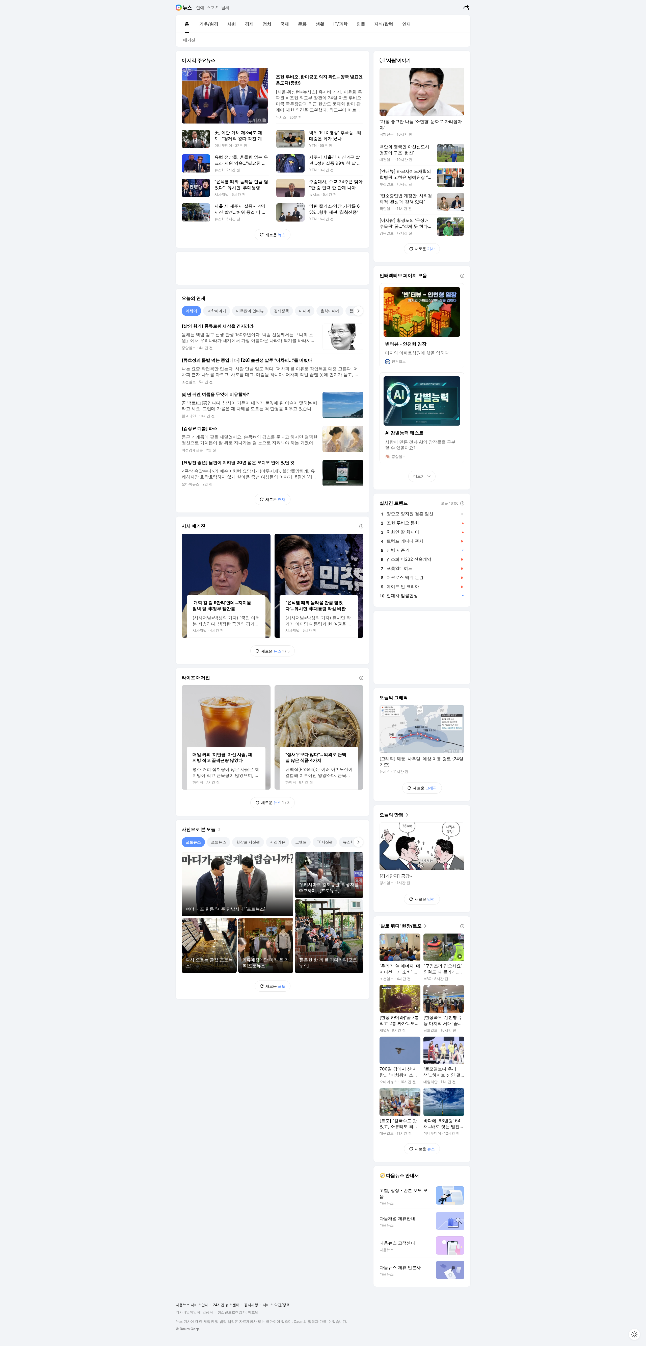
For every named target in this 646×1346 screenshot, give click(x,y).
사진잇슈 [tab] (277, 842)
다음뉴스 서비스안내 (192, 1305)
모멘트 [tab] (301, 842)
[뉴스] (187, 7)
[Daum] (179, 7)
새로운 (275, 234)
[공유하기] (465, 7)
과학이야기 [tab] (216, 310)
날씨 (225, 7)
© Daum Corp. (188, 1329)
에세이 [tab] (191, 310)
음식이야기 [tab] (329, 310)
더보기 (419, 476)
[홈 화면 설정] (634, 1334)
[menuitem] (187, 24)
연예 (200, 7)
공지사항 (251, 1305)
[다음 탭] (358, 311)
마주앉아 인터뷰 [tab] (250, 310)
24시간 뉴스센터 (226, 1305)
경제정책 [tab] (281, 310)
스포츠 (213, 7)
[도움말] (361, 526)
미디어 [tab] (304, 310)
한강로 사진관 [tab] (248, 842)
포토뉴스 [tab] (193, 842)
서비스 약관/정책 (276, 1305)
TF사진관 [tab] (325, 842)
